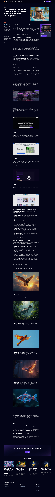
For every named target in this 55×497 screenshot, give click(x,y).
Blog (21, 1)
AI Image (11, 1)
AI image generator (27, 246)
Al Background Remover (7, 489)
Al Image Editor (6, 487)
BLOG (5, 7)
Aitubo (14, 80)
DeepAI (14, 161)
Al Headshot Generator (7, 490)
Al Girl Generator (6, 493)
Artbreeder (14, 187)
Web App (48, 1)
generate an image (19, 415)
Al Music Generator (38, 490)
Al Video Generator (22, 486)
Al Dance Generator (38, 486)
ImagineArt (14, 108)
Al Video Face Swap (22, 489)
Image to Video (22, 490)
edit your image (35, 429)
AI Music (18, 1)
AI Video (15, 1)
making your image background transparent (29, 430)
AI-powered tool (27, 39)
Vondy (14, 135)
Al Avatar (21, 487)
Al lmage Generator (6, 486)
